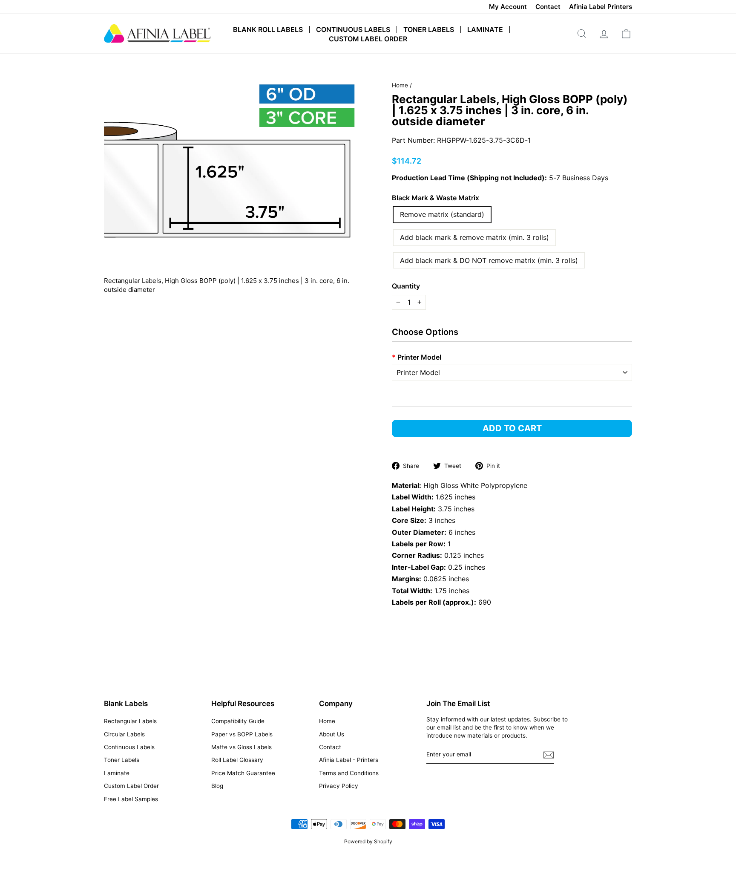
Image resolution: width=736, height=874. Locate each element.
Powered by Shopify (368, 841)
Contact (548, 7)
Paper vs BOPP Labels (242, 734)
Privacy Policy (338, 785)
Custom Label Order (368, 38)
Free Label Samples (131, 799)
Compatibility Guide (237, 721)
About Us (331, 734)
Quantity (406, 286)
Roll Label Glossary (237, 759)
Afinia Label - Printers (348, 759)
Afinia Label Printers (600, 7)
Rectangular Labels (130, 721)
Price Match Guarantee (243, 773)
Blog (217, 785)
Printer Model (416, 357)
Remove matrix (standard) (442, 214)
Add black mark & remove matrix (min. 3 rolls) (474, 237)
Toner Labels (428, 29)
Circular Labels (124, 734)
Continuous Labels (353, 29)
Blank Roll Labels (268, 29)
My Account (508, 7)
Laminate (485, 29)
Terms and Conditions (349, 773)
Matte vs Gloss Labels (241, 747)
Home (400, 85)
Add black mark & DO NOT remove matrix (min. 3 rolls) (489, 260)
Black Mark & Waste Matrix (435, 197)
